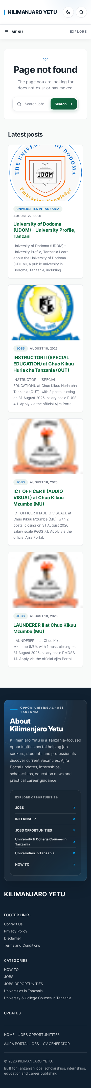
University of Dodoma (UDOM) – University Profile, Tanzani (44, 230)
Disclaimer (12, 938)
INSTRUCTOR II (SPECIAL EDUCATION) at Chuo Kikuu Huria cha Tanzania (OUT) (43, 364)
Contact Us (13, 924)
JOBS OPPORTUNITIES (23, 984)
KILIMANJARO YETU (32, 12)
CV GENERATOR (56, 1043)
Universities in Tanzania (37, 209)
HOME (9, 1034)
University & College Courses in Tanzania (37, 998)
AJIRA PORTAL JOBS (21, 1043)
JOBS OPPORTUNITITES (39, 1034)
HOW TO (11, 969)
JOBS (20, 348)
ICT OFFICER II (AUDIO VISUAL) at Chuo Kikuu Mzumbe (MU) (38, 498)
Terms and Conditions (22, 945)
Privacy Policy (15, 931)
